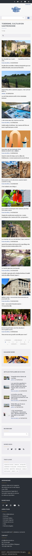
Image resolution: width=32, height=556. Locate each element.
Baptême (6, 469)
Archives (5, 516)
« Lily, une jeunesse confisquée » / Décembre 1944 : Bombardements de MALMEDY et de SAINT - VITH (19, 413)
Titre (3, 31)
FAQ (4, 524)
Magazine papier (16, 359)
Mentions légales (8, 526)
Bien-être (12, 469)
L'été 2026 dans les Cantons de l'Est (13, 120)
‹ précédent (18, 340)
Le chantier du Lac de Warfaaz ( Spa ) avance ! (16, 239)
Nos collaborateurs (8, 514)
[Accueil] (16, 12)
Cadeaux (24, 469)
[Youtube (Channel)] (25, 2)
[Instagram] (21, 2)
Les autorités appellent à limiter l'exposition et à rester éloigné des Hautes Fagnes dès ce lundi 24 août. (19, 386)
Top (29, 553)
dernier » (23, 344)
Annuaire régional (8, 520)
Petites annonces (8, 522)
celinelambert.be (12, 554)
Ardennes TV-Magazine (10, 466)
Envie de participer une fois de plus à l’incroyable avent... (13, 328)
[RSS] (28, 2)
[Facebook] (14, 2)
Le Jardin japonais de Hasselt (11, 268)
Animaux (16, 464)
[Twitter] (17, 2)
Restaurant (7, 471)
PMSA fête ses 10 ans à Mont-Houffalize (18, 404)
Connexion (27, 4)
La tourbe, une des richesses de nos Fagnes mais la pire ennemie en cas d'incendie (19, 397)
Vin (17, 471)
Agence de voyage (8, 464)
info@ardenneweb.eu (8, 540)
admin (3, 93)
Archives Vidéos (7, 518)
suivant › (14, 344)
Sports (13, 471)
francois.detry (6, 63)
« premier (7, 340)
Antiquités (23, 464)
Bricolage (18, 469)
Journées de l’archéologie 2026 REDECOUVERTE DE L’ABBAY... (11, 150)
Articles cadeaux (21, 466)
